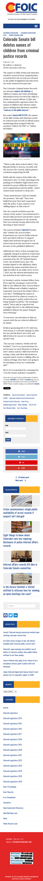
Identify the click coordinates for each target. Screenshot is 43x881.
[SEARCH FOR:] (21, 606)
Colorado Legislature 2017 (12, 734)
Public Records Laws (16, 35)
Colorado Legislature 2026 (12, 781)
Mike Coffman (22, 404)
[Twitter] (10, 615)
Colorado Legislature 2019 (12, 744)
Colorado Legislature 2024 (12, 771)
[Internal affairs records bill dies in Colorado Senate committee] (21, 560)
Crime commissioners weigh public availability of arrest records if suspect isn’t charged (20, 512)
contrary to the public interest (16, 110)
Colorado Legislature (10, 33)
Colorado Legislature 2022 (12, 760)
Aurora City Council (18, 395)
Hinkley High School (10, 404)
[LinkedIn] (16, 615)
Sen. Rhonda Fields (9, 408)
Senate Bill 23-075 (20, 115)
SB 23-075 (32, 404)
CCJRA (5, 398)
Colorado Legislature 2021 (12, 755)
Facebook (27, 379)
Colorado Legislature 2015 (12, 723)
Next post (19, 480)
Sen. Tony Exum (22, 408)
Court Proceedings (9, 786)
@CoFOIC (13, 379)
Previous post (23, 477)
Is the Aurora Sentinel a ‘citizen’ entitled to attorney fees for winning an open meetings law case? (21, 590)
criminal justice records (11, 401)
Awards (5, 707)
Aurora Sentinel (32, 395)
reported (25, 229)
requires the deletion (22, 91)
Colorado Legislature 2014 (12, 718)
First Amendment (9, 797)
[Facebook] (5, 615)
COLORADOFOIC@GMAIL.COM (21, 842)
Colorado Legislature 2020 (12, 749)
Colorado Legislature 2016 (12, 728)
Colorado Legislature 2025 (12, 776)
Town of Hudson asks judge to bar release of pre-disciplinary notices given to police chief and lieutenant (20, 663)
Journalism (7, 802)
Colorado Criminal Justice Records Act (22, 398)
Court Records (8, 792)
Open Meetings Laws (10, 813)
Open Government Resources (13, 808)
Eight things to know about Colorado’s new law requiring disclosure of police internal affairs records (20, 540)
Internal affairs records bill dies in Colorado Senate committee (20, 566)
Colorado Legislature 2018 (12, 739)
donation (36, 384)
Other (5, 818)
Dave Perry (25, 401)
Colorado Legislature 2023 (12, 765)
